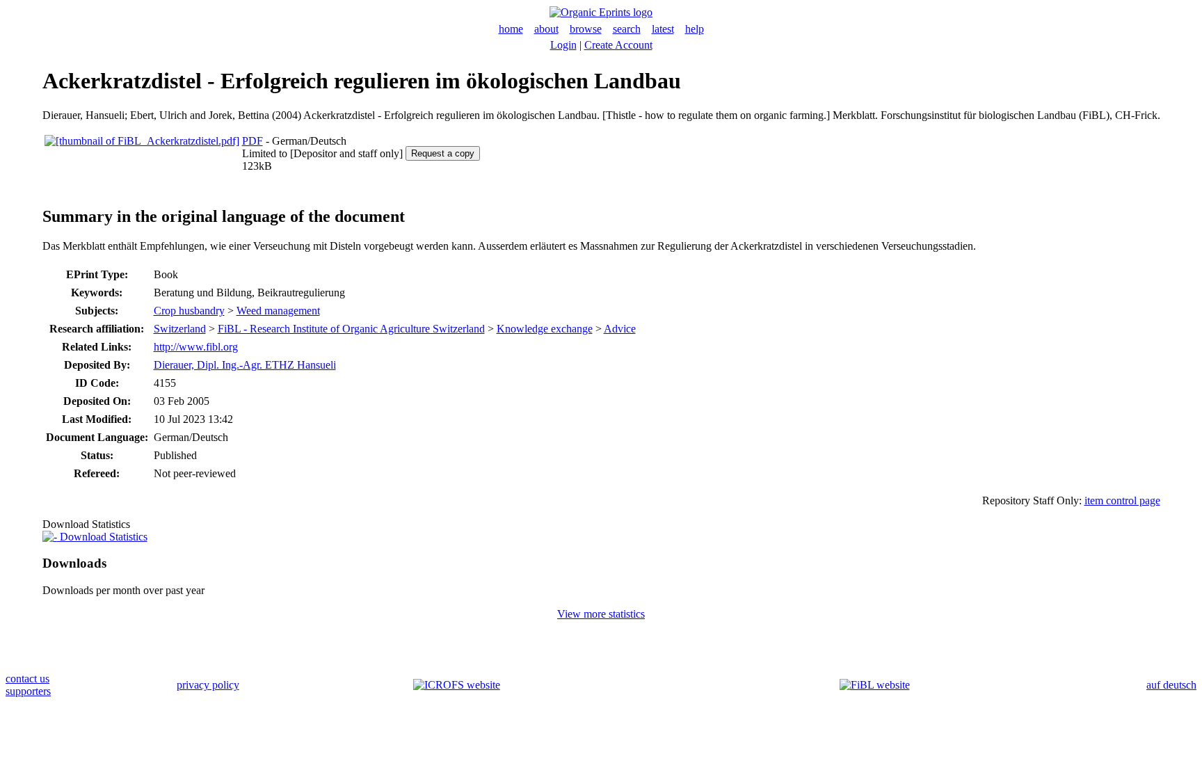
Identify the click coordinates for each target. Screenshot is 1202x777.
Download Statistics (102, 537)
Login (563, 45)
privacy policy (208, 685)
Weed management (278, 311)
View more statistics (601, 614)
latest (663, 29)
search (627, 29)
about (546, 29)
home (511, 29)
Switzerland (180, 329)
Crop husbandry (189, 311)
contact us (27, 678)
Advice (620, 329)
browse (586, 29)
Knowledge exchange (545, 329)
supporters (28, 691)
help (694, 29)
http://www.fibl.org (196, 347)
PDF (252, 141)
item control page (1122, 500)
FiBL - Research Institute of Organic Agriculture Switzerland (351, 329)
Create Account (618, 45)
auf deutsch (1171, 685)
